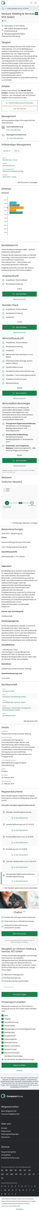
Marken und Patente (12, 1046)
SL (25, 1174)
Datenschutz (6, 1131)
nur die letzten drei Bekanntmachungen (19, 1059)
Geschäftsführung (11, 1022)
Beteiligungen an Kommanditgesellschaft (20, 1029)
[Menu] (35, 2)
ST (34, 1174)
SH (21, 1174)
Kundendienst (15, 1087)
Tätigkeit (7, 1019)
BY (16, 1170)
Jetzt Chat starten (19, 934)
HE (25, 1170)
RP (16, 1174)
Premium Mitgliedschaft (10, 1114)
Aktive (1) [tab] (7, 151)
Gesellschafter (9, 1026)
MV (2, 1174)
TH (2, 1178)
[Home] (3, 8)
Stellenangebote (10, 1039)
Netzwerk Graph (10, 1049)
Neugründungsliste (8, 1152)
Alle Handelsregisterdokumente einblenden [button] (21, 888)
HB (20, 1170)
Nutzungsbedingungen (10, 1134)
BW (11, 1170)
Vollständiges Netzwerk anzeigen (25, 523)
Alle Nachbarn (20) (31, 721)
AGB (18, 1206)
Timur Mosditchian (13, 130)
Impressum (5, 1137)
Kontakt (4, 1128)
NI (7, 1174)
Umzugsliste (6, 1155)
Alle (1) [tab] (16, 151)
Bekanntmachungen (12, 1053)
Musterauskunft (19, 299)
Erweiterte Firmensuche (10, 1158)
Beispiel (19, 1070)
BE (2, 1170)
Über (6, 1015)
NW (11, 1174)
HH (29, 1170)
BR (7, 1170)
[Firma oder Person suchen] (31, 2)
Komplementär (10, 1036)
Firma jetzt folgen (19, 994)
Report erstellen (19, 1065)
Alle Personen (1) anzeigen (28, 182)
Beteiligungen (9, 1032)
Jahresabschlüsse (10, 1042)
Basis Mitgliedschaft (8, 1111)
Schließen (19, 1209)
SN (29, 1174)
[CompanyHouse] (4, 3)
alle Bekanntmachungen (13, 1056)
